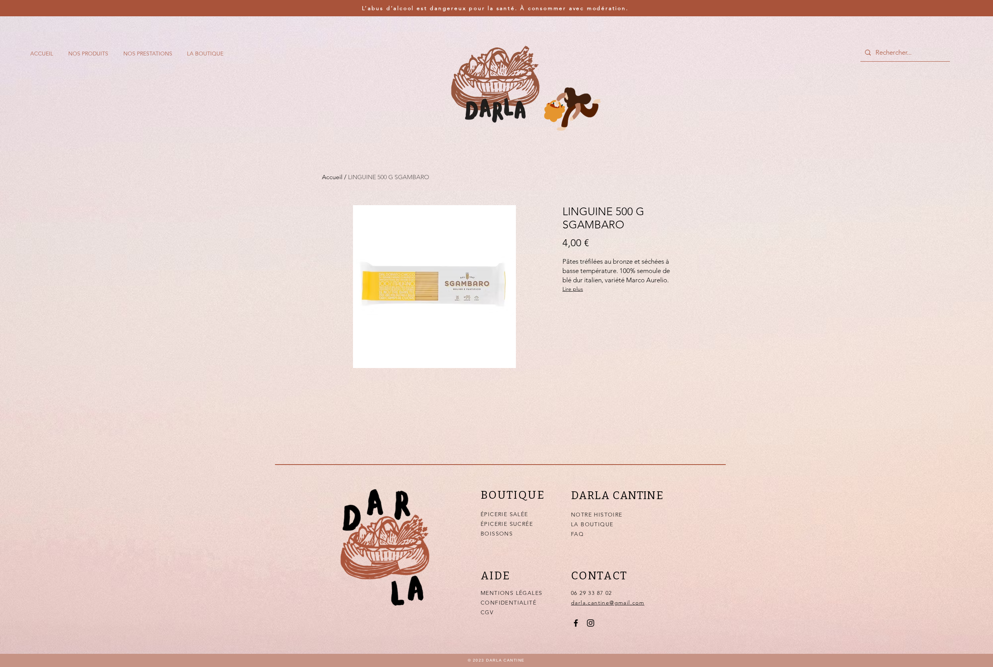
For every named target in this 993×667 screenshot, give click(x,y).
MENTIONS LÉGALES (511, 592)
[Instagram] (590, 623)
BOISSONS (497, 533)
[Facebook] (576, 623)
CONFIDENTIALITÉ (508, 602)
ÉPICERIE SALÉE (504, 514)
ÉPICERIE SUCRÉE (507, 523)
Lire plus (572, 288)
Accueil (332, 177)
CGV (487, 612)
